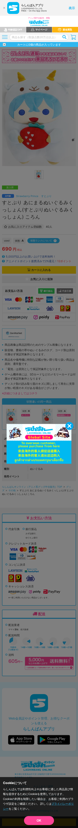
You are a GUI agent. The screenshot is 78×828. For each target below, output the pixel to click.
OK (39, 820)
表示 (72, 8)
